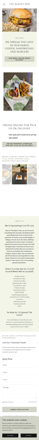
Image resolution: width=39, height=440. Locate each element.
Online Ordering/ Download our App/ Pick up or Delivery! (19, 144)
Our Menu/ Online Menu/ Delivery (19, 59)
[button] (4, 4)
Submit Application (20, 409)
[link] (19, 4)
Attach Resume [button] (9, 402)
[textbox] (19, 365)
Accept (28, 435)
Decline (10, 435)
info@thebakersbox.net (19, 295)
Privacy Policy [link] (30, 416)
